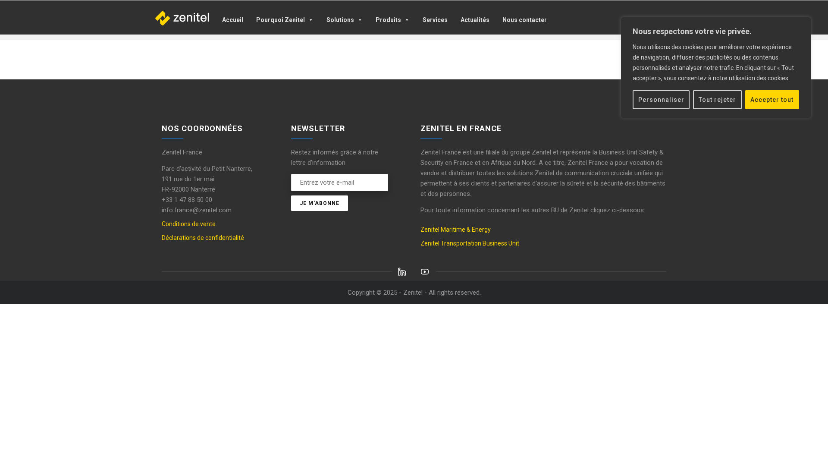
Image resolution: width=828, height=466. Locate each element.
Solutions (340, 19)
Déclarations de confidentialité (203, 237)
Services (435, 19)
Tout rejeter (717, 99)
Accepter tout (772, 99)
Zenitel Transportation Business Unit (469, 243)
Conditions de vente (189, 223)
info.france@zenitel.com (197, 210)
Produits (388, 19)
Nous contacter (524, 19)
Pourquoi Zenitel (280, 19)
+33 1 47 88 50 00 (187, 200)
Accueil (232, 19)
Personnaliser (661, 99)
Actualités (475, 19)
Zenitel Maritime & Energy (455, 229)
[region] (716, 67)
